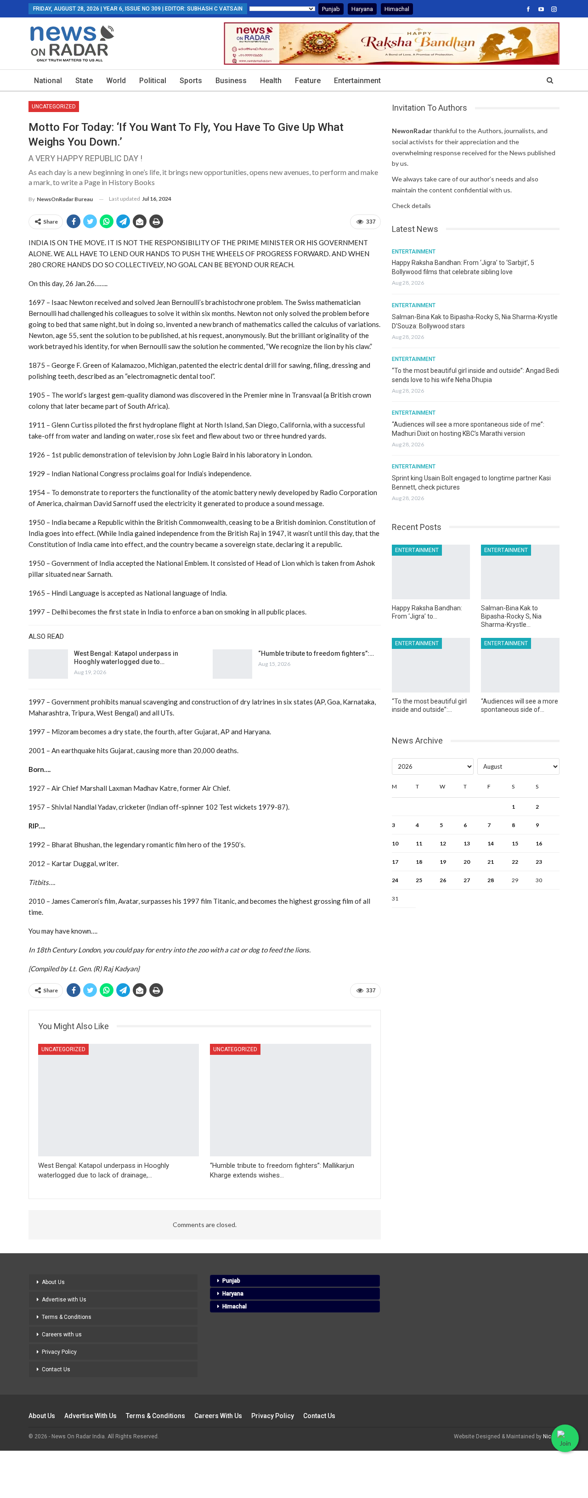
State (84, 80)
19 (443, 861)
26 (443, 880)
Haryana (362, 9)
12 (443, 843)
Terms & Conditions (66, 1317)
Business (231, 80)
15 (515, 843)
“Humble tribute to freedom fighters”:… (316, 653)
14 (490, 843)
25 (419, 880)
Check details (411, 205)
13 (467, 843)
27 (467, 880)
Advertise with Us (64, 1299)
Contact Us (56, 1369)
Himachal (396, 9)
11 (419, 843)
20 (467, 861)
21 (490, 861)
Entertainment (357, 80)
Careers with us (62, 1334)
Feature (308, 80)
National (48, 80)
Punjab (331, 9)
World (116, 80)
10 (395, 843)
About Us (53, 1282)
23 (539, 861)
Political (152, 80)
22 (515, 861)
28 (490, 880)
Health (271, 80)
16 (539, 843)
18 (419, 861)
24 (395, 880)
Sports (191, 80)
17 (395, 861)
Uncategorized (54, 106)
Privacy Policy (59, 1352)
